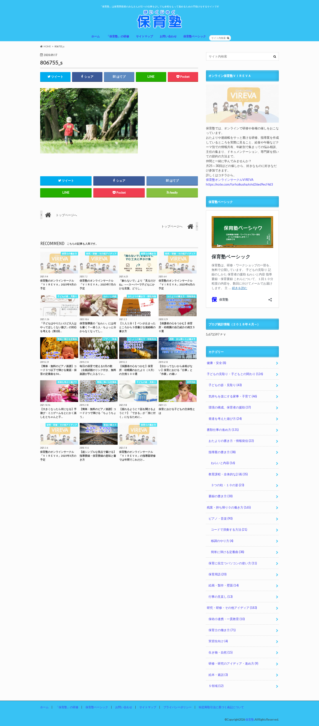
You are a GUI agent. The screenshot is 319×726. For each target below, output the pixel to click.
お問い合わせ (168, 36)
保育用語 (218, 574)
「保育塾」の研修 (118, 36)
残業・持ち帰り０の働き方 (229, 507)
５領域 (216, 686)
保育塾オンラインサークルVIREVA (229, 179)
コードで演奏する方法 (229, 529)
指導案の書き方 (222, 452)
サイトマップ (144, 36)
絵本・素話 (218, 675)
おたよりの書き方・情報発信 (231, 441)
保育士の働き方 (222, 630)
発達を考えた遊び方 (225, 418)
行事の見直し (221, 596)
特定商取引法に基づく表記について (221, 707)
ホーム (95, 36)
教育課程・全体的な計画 (228, 474)
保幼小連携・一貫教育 (227, 619)
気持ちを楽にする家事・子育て (233, 396)
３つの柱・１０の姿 (227, 485)
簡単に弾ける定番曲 (227, 552)
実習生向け (218, 641)
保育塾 (249, 719)
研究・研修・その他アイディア (232, 607)
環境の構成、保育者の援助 (230, 407)
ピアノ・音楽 (221, 518)
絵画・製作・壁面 (224, 585)
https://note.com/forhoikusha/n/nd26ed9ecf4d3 (239, 184)
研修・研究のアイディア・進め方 (233, 663)
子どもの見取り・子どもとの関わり (235, 374)
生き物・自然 (221, 652)
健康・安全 (216, 363)
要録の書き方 (221, 496)
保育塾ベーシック (194, 36)
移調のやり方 (222, 541)
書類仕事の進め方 (223, 429)
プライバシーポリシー (177, 707)
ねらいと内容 (223, 463)
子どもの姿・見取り (225, 385)
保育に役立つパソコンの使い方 (233, 563)
